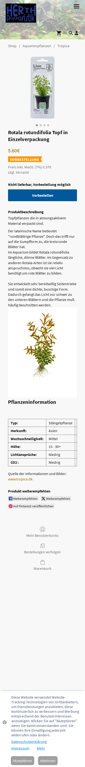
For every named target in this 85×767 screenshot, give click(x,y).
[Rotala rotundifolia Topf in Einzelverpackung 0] (42, 87)
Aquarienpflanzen (37, 45)
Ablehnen (47, 760)
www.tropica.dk (20, 479)
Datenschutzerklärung (29, 741)
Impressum (20, 748)
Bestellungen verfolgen (42, 552)
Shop (12, 45)
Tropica (63, 45)
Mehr (41, 748)
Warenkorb (42, 568)
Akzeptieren (22, 760)
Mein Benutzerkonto (42, 535)
